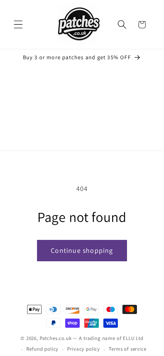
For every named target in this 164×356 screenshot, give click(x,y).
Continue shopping (82, 250)
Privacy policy (83, 349)
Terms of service (127, 349)
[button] (18, 25)
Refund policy (42, 349)
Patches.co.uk (56, 338)
